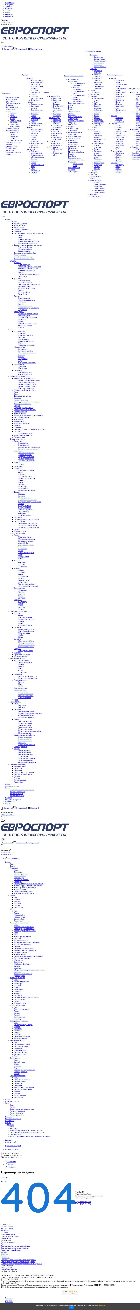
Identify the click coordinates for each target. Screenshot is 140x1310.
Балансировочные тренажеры (25, 410)
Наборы (21, 664)
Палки (20, 551)
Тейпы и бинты (20, 414)
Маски (20, 482)
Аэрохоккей (22, 692)
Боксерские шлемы (25, 754)
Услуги (7, 788)
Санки (20, 596)
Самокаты (18, 451)
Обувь (12, 329)
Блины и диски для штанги (28, 241)
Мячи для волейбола (26, 641)
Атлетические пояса (25, 433)
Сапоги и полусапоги (26, 341)
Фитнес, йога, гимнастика (20, 376)
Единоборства (15, 702)
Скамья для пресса (25, 249)
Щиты (20, 637)
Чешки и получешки (26, 382)
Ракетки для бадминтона (27, 676)
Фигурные (22, 562)
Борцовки (22, 705)
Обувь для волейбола (26, 643)
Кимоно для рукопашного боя (29, 731)
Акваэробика (23, 488)
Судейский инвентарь (22, 655)
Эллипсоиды (19, 227)
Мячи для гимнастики (26, 388)
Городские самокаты (26, 457)
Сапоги (21, 357)
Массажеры (18, 419)
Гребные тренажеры (21, 229)
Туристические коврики (27, 500)
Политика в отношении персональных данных (18, 1260)
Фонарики (22, 513)
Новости (8, 798)
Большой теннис (20, 680)
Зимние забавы (20, 588)
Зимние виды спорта (18, 533)
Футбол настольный (25, 696)
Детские (21, 564)
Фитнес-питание (20, 780)
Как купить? (5, 1230)
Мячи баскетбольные (26, 631)
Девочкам (22, 367)
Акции (7, 784)
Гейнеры (17, 778)
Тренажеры (14, 222)
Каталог (8, 220)
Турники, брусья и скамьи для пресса (28, 245)
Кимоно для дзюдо (25, 723)
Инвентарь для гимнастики (24, 378)
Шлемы (21, 606)
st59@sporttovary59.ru (11, 1157)
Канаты (17, 425)
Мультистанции (20, 255)
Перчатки (22, 319)
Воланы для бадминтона (27, 678)
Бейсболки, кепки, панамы (28, 314)
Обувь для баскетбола (26, 629)
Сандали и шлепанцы (26, 345)
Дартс (16, 700)
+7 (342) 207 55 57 (7, 22)
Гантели (21, 235)
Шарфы (21, 327)
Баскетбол (18, 627)
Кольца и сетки (24, 633)
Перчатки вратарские (26, 619)
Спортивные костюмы (26, 288)
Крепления (22, 549)
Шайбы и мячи (24, 576)
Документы (14, 1129)
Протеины (18, 768)
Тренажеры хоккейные (26, 584)
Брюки (20, 272)
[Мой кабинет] (2, 811)
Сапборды (18, 517)
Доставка (4, 1232)
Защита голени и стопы (27, 758)
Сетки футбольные (25, 625)
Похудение (18, 770)
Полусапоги (22, 359)
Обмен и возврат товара (10, 1236)
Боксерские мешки (25, 741)
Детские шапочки (25, 476)
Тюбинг (21, 592)
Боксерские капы (24, 751)
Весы (16, 394)
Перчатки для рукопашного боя (30, 713)
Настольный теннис (22, 660)
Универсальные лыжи (26, 539)
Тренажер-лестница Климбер (25, 253)
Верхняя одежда (24, 265)
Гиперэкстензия (24, 251)
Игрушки (21, 598)
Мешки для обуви (25, 372)
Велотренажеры (20, 225)
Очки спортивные (25, 325)
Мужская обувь (20, 331)
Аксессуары (19, 312)
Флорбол (17, 653)
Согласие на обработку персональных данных (18, 1262)
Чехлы (20, 559)
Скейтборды (18, 466)
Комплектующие (24, 698)
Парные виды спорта (18, 658)
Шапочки (21, 474)
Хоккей (17, 568)
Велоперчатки (23, 445)
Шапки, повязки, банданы (28, 318)
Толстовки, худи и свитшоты (29, 284)
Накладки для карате (26, 717)
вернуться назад (85, 1204)
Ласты (20, 480)
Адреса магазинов (12, 786)
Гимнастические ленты (27, 384)
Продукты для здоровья (23, 774)
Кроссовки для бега (25, 335)
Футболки (22, 302)
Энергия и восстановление (24, 772)
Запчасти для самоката (26, 461)
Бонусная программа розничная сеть (14, 1248)
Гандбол (17, 649)
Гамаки (21, 504)
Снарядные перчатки (26, 715)
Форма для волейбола (26, 645)
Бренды (4, 1252)
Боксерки (21, 707)
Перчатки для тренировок (23, 408)
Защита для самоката (26, 459)
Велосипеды (23, 443)
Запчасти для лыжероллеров (28, 527)
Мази (20, 555)
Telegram (11, 1164)
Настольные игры (20, 688)
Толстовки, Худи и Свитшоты (29, 267)
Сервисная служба (8, 1234)
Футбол (17, 613)
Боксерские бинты (25, 753)
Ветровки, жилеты (25, 282)
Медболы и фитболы (22, 423)
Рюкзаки (21, 496)
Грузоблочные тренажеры (23, 257)
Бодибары (17, 427)
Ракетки (21, 666)
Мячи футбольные (25, 617)
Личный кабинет (7, 1226)
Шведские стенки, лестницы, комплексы (29, 429)
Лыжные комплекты (26, 545)
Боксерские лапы (24, 739)
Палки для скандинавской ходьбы (26, 519)
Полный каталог (7, 46)
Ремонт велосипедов (17, 792)
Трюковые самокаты (26, 453)
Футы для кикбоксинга (27, 762)
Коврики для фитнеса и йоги (25, 390)
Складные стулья (24, 506)
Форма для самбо (24, 725)
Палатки (21, 494)
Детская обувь (19, 365)
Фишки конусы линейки (23, 435)
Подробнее (102, 1305)
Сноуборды (22, 602)
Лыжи (16, 535)
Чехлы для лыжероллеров (28, 525)
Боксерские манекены (26, 745)
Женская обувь (20, 347)
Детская (17, 296)
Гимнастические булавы (27, 386)
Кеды (20, 343)
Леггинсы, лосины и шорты (28, 274)
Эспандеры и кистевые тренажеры (27, 402)
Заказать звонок (7, 854)
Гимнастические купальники (29, 380)
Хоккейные (22, 566)
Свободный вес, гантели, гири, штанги (29, 233)
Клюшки (21, 572)
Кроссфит (18, 431)
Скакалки (17, 398)
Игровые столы (20, 690)
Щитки (21, 621)
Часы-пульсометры (21, 400)
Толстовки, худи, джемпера (28, 308)
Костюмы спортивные (26, 270)
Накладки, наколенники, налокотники (28, 415)
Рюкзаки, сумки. (24, 316)
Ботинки (21, 337)
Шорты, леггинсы (25, 306)
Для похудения (19, 437)
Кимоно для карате (25, 729)
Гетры (20, 623)
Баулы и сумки (23, 580)
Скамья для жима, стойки (27, 243)
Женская (17, 263)
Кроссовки (22, 333)
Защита (21, 464)
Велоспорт (18, 441)
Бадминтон (18, 674)
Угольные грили (20, 531)
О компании (9, 802)
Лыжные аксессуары (26, 553)
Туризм (17, 492)
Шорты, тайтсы (24, 292)
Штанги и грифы (24, 239)
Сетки (20, 670)
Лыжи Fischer (23, 543)
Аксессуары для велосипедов (29, 447)
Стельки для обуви (25, 374)
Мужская (18, 278)
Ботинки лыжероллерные (27, 523)
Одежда (13, 261)
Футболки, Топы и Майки (28, 269)
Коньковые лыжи (24, 537)
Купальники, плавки (26, 470)
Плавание (18, 468)
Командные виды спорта (19, 611)
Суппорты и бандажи (22, 417)
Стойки (21, 635)
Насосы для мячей (21, 657)
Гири (20, 237)
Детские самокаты (25, 455)
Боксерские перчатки (26, 711)
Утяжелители (19, 421)
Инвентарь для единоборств (25, 735)
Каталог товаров (7, 1228)
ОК (72, 1307)
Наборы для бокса (20, 747)
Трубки (21, 484)
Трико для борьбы (25, 727)
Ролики (17, 463)
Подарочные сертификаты (11, 1250)
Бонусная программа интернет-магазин (15, 1246)
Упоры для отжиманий (22, 404)
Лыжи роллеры (20, 521)
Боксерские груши (25, 737)
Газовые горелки (24, 515)
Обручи (17, 406)
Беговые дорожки (20, 223)
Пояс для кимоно (24, 733)
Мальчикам (22, 368)
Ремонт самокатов (16, 794)
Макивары (22, 743)
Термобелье (22, 276)
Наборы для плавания (26, 478)
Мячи (20, 668)
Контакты (4, 1256)
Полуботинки (23, 339)
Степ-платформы (20, 412)
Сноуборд (18, 600)
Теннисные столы (25, 662)
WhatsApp (11, 1167)
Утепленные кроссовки (27, 353)
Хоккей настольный (25, 694)
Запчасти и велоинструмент (28, 449)
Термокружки (23, 512)
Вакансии (4, 1254)
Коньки (17, 560)
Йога (16, 392)
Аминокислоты (20, 766)
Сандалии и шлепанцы (27, 363)
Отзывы (8, 803)
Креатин (17, 776)
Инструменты (23, 557)
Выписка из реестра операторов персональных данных (21, 1264)
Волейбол (18, 639)
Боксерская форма (25, 721)
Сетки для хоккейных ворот (28, 586)
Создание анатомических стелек (22, 790)
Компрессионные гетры (27, 323)
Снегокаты (22, 590)
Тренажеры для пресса (22, 396)
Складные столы (24, 508)
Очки (20, 472)
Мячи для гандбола (25, 651)
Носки (20, 321)
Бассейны (17, 529)
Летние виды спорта (18, 439)
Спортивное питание (18, 764)
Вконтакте (12, 1162)
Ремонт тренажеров (17, 796)
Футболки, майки (25, 286)
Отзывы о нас (6, 1238)
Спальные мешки (24, 498)
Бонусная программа (13, 800)
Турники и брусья (25, 247)
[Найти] (2, 819)
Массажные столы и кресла (24, 259)
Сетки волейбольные (26, 647)
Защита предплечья (25, 760)
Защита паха (23, 756)
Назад (12, 864)
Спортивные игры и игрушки (29, 502)
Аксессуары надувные (26, 490)
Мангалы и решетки (25, 510)
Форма (20, 574)
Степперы (18, 231)
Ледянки (21, 594)
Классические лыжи (25, 541)
